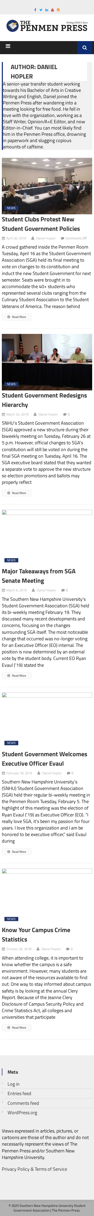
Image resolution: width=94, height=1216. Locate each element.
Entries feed (19, 1093)
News (11, 208)
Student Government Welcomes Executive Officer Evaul (44, 758)
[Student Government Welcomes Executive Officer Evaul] (47, 720)
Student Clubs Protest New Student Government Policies (41, 223)
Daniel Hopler (46, 238)
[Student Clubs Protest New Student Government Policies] (47, 186)
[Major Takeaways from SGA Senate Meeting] (47, 538)
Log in (14, 1084)
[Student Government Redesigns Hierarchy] (47, 362)
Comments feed (23, 1103)
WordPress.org (22, 1112)
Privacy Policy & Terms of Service (34, 1169)
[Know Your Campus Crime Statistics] (47, 896)
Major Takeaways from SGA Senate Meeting (38, 575)
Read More (18, 316)
